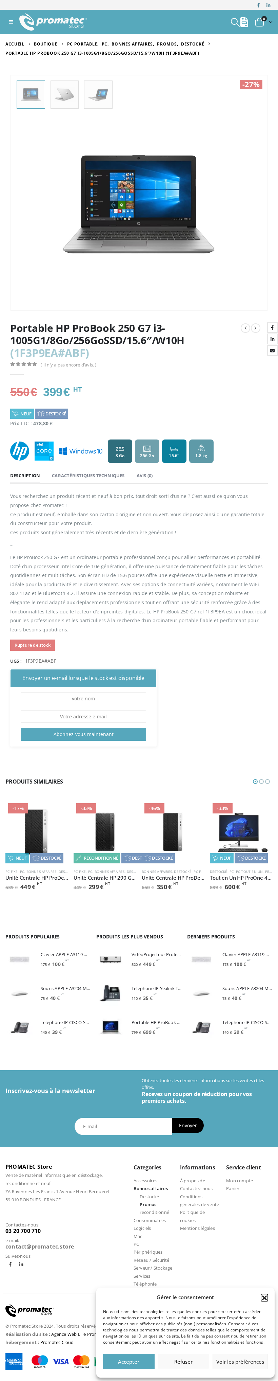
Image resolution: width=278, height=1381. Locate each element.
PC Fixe (11, 871)
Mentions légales (197, 1228)
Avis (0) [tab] (145, 475)
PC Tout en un (249, 871)
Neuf (26, 414)
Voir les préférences (240, 1361)
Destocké (55, 414)
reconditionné (154, 1212)
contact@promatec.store (39, 1246)
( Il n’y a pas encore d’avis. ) (68, 365)
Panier (232, 1188)
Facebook (272, 327)
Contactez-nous (196, 1188)
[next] (255, 328)
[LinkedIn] (268, 5)
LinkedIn (272, 339)
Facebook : (10, 1264)
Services (142, 1276)
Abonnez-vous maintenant (84, 734)
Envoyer (188, 1125)
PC (22, 871)
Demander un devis (57, 812)
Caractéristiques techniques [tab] (88, 475)
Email (272, 350)
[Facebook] (258, 5)
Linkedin (21, 1264)
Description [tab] (25, 475)
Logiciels (142, 1228)
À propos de (192, 1181)
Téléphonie (145, 1284)
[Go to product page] (19, 959)
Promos (148, 1204)
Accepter (128, 1361)
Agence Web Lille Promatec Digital (86, 1334)
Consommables (150, 1220)
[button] (264, 1297)
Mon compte (239, 1181)
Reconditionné (101, 858)
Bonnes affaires (41, 871)
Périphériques (148, 1252)
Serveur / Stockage (153, 1268)
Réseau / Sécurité (151, 1260)
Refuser (183, 1361)
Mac (138, 1236)
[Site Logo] (53, 21)
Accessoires (145, 1181)
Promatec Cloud (57, 1342)
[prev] (245, 328)
